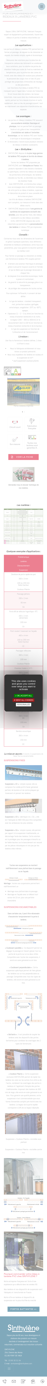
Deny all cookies (24, 700)
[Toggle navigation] (41, 6)
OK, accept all (24, 696)
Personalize (23, 705)
